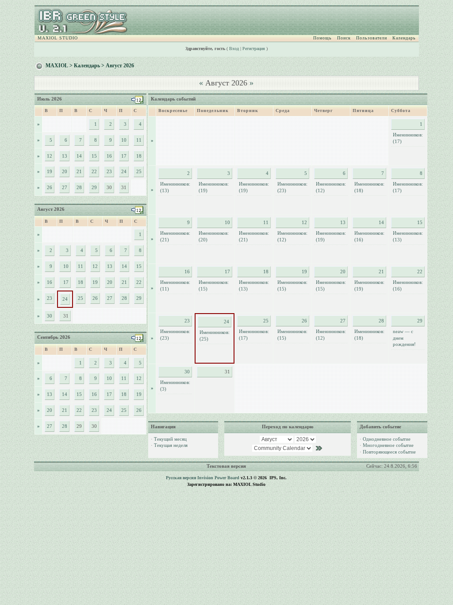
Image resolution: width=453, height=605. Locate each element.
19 (49, 171)
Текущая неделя (171, 445)
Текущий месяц (170, 439)
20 (64, 171)
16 (109, 156)
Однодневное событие (387, 439)
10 (124, 140)
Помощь (322, 37)
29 (94, 187)
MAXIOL (57, 65)
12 (49, 156)
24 (124, 171)
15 (94, 156)
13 (64, 156)
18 (139, 156)
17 (124, 156)
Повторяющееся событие (389, 451)
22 (94, 171)
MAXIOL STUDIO (58, 37)
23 (109, 171)
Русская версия (181, 477)
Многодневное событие (388, 445)
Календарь (404, 37)
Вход (234, 48)
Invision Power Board (218, 477)
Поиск (344, 37)
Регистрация (253, 48)
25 (139, 171)
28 (79, 187)
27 (64, 187)
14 (79, 156)
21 (79, 171)
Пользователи (371, 37)
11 (139, 140)
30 (49, 315)
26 (49, 187)
